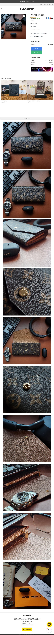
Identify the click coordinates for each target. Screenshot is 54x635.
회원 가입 (46, 4)
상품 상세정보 (27, 118)
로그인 (41, 4)
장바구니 (51, 4)
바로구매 (36, 52)
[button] (24, 16)
